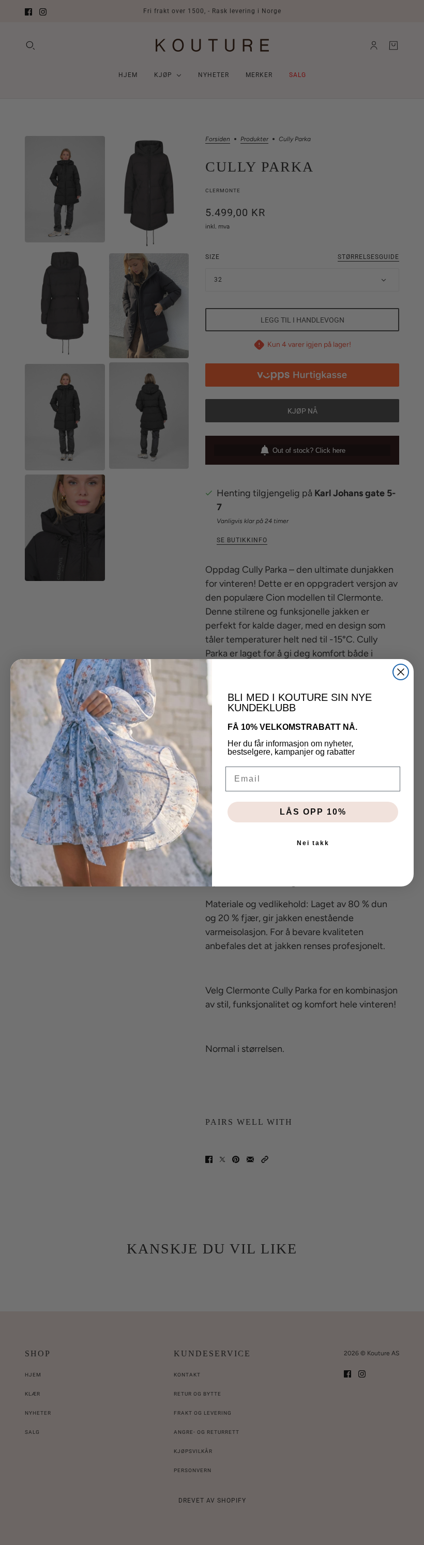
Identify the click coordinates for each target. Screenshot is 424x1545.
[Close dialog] (400, 672)
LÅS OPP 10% (313, 811)
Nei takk (313, 843)
